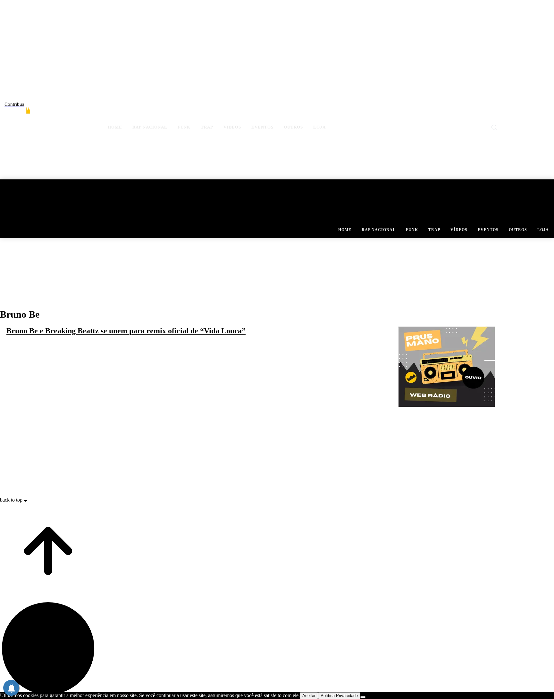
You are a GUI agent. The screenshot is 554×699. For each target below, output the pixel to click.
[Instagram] (514, 112)
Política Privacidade (339, 695)
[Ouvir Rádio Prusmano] (447, 405)
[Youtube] (548, 112)
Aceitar (308, 695)
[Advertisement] (421, 564)
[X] (537, 112)
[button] (494, 127)
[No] (362, 697)
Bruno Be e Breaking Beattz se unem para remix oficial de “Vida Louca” (126, 331)
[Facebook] (503, 112)
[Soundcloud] (526, 112)
